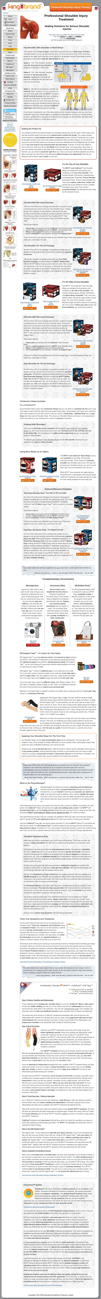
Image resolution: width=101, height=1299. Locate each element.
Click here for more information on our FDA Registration (43, 1285)
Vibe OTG (32, 641)
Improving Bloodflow (9, 129)
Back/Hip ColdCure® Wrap (49, 476)
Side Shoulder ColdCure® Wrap (29, 303)
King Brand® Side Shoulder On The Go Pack (82, 389)
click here (77, 1159)
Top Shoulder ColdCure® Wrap (31, 185)
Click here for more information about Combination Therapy (42, 1175)
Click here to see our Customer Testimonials (39, 1207)
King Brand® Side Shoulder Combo (83, 341)
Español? (6, 13)
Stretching (10, 124)
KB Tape (86, 678)
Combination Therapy (10, 130)
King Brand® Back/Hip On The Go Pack (83, 549)
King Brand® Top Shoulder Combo (82, 228)
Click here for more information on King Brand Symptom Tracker (42, 962)
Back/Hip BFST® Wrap (28, 476)
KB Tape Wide (30, 717)
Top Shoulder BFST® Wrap (52, 186)
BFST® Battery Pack (83, 641)
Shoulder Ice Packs (10, 127)
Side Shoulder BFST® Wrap (51, 302)
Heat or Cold (9, 126)
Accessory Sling (58, 641)
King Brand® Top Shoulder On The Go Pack (82, 270)
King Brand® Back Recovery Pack (83, 516)
